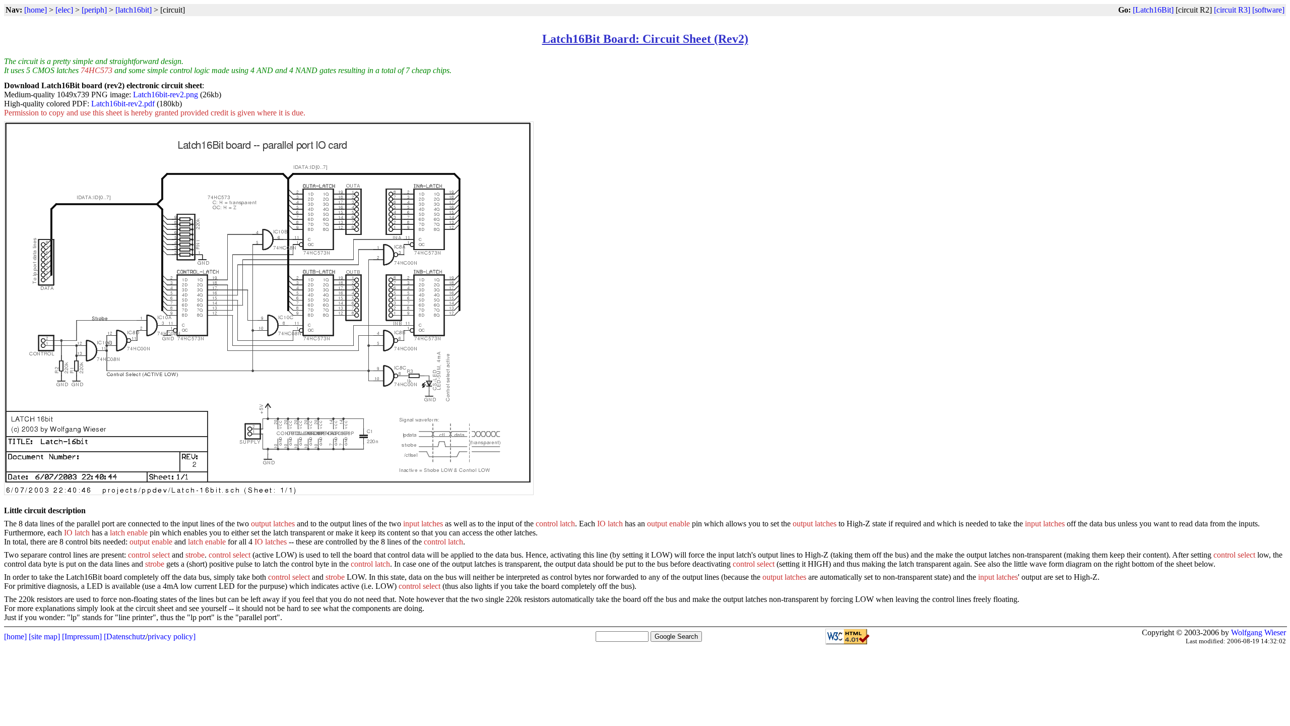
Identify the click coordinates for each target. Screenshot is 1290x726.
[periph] (94, 10)
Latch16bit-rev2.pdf (123, 103)
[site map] (44, 636)
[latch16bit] (133, 10)
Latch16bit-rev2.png (165, 94)
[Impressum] (82, 636)
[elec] (64, 10)
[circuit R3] (1232, 10)
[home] (35, 10)
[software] (1268, 10)
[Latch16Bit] (1153, 10)
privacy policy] (172, 636)
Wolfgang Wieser (1258, 632)
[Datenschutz (125, 636)
